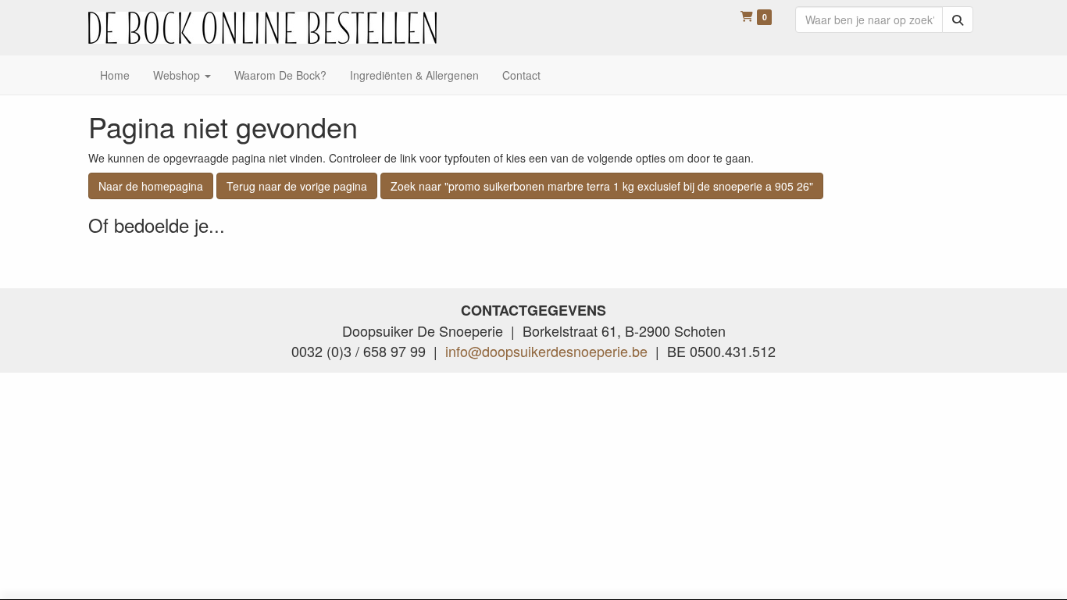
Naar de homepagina (150, 186)
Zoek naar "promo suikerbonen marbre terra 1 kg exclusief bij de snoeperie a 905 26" (602, 186)
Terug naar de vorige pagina (297, 186)
